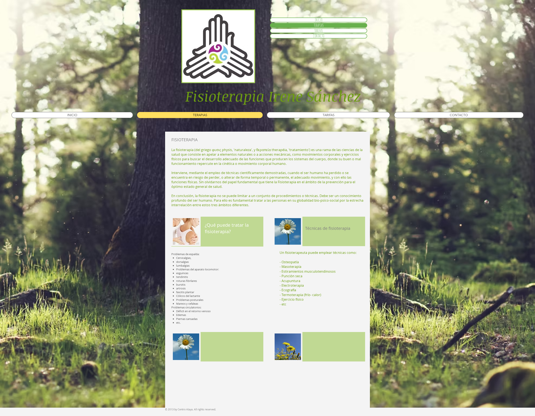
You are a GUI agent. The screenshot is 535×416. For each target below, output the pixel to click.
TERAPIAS (319, 25)
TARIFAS (318, 31)
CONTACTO (318, 36)
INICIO (318, 20)
